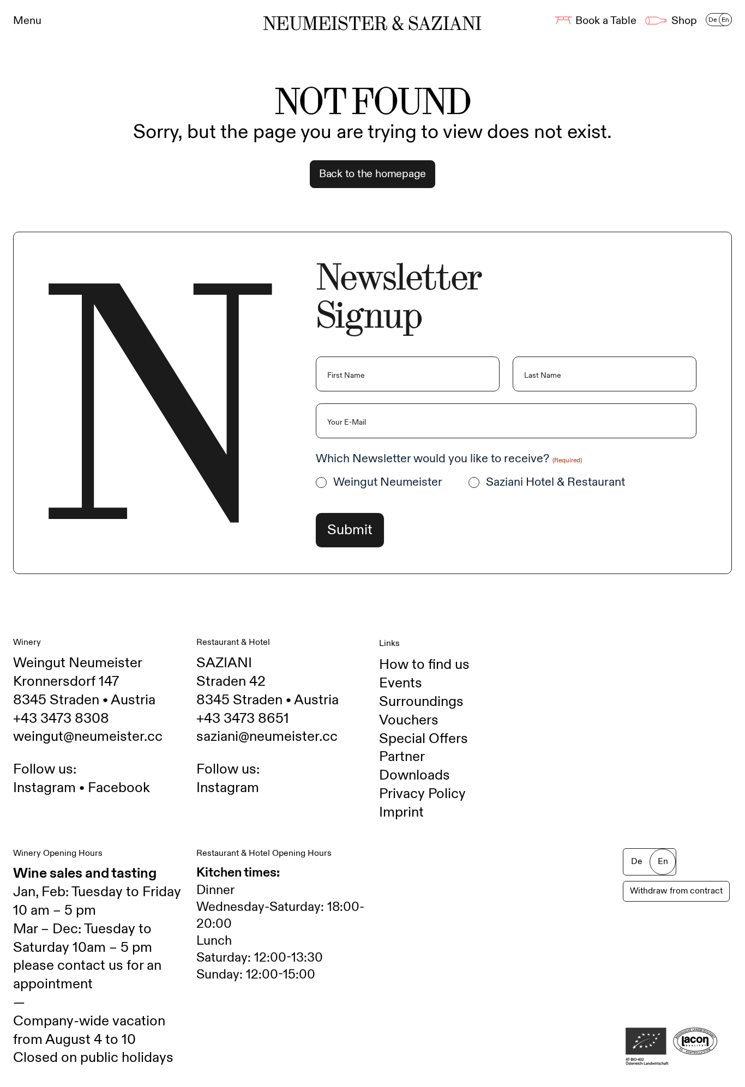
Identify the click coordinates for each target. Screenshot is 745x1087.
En (725, 19)
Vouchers (408, 720)
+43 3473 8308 (61, 718)
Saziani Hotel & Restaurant (555, 482)
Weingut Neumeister (387, 482)
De (712, 19)
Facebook (119, 787)
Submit (349, 530)
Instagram (44, 787)
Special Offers (423, 738)
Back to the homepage (372, 174)
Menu (27, 21)
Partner (402, 756)
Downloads (414, 775)
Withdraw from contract (676, 891)
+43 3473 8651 (242, 718)
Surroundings (421, 701)
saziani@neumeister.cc (267, 736)
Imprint (401, 812)
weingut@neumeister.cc (88, 736)
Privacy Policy (422, 793)
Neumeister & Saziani (372, 24)
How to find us (424, 664)
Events (400, 683)
